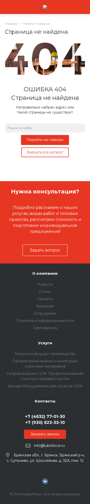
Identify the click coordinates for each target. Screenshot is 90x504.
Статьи (45, 291)
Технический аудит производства (45, 354)
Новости (45, 284)
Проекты (45, 299)
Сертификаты (45, 328)
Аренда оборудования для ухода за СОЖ (45, 386)
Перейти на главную (45, 139)
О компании (45, 273)
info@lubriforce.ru (49, 445)
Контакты (45, 401)
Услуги (45, 343)
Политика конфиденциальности (45, 320)
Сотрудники (45, 313)
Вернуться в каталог (45, 152)
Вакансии (45, 306)
